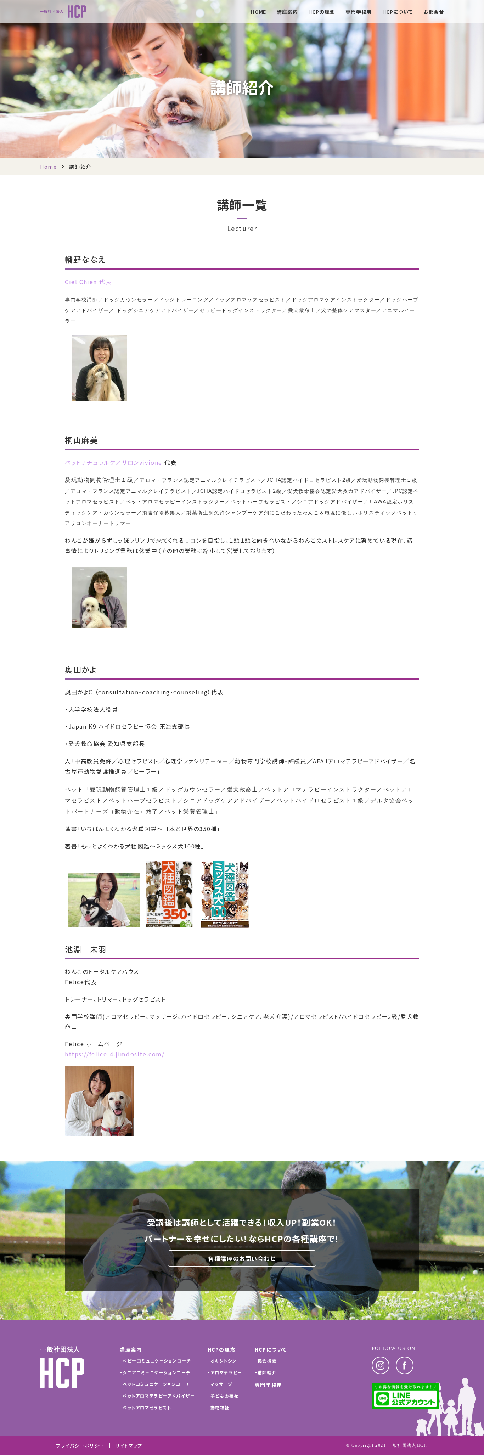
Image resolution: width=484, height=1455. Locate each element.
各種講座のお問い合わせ (242, 1258)
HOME (258, 12)
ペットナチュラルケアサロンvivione (113, 462)
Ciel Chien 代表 (88, 281)
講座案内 (287, 12)
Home (48, 166)
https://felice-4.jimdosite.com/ (115, 1054)
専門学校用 (358, 12)
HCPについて (397, 12)
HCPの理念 (321, 12)
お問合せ (433, 12)
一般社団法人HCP (407, 1445)
